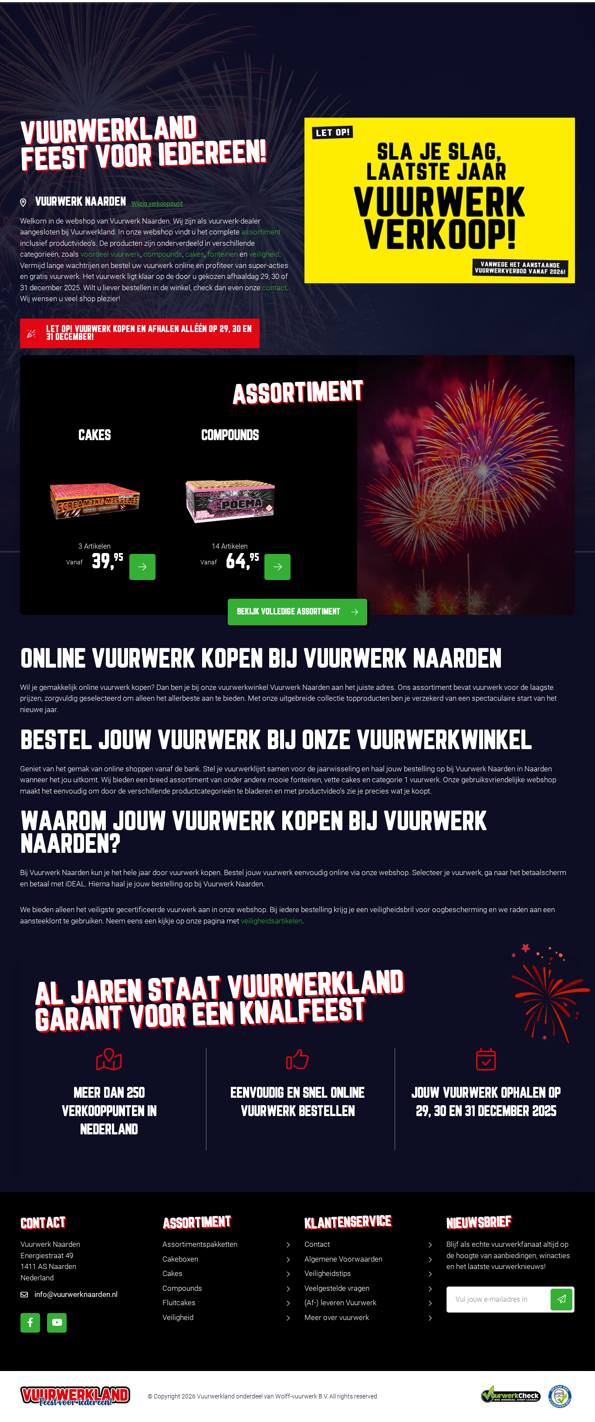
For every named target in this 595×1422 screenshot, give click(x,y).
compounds (162, 254)
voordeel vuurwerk (110, 254)
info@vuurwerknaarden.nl (76, 1294)
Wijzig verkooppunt (157, 203)
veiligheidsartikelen (271, 920)
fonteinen (222, 254)
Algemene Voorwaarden (343, 1259)
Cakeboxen (180, 1259)
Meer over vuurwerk (336, 1317)
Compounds (182, 1288)
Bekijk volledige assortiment (289, 612)
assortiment (261, 231)
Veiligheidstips (327, 1273)
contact (274, 287)
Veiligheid (177, 1317)
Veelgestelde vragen (336, 1288)
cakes (194, 254)
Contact (317, 1244)
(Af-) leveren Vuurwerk (340, 1302)
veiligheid (264, 254)
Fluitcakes (179, 1302)
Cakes (172, 1273)
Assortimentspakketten (199, 1244)
